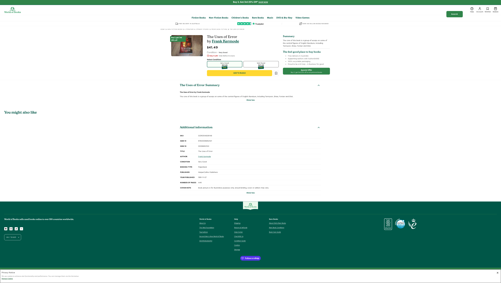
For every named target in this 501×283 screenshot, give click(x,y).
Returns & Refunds (240, 227)
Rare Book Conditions (276, 227)
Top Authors (203, 232)
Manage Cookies (7, 278)
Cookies (237, 245)
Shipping (237, 223)
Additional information (196, 128)
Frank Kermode (225, 41)
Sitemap (237, 249)
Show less (251, 100)
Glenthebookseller (205, 241)
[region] (250, 276)
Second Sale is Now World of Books (211, 236)
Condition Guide (240, 241)
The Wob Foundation (206, 227)
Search (454, 14)
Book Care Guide (275, 232)
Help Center (238, 232)
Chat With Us (238, 236)
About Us (202, 223)
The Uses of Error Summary (200, 85)
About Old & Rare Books (277, 223)
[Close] (497, 273)
